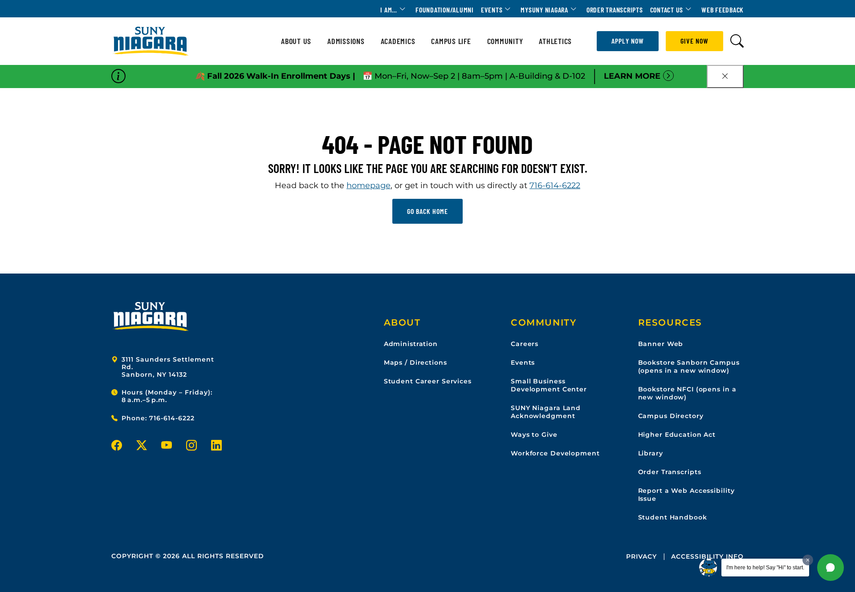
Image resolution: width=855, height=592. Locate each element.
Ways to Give (534, 435)
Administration (411, 344)
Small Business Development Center (549, 385)
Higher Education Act (677, 435)
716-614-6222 (554, 185)
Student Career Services (428, 381)
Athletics (555, 41)
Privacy (641, 556)
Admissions (346, 41)
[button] (830, 567)
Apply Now (627, 40)
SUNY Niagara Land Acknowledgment (546, 412)
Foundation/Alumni (444, 9)
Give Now (694, 40)
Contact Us (667, 9)
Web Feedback (722, 9)
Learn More (632, 76)
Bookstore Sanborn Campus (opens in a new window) (689, 366)
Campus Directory (671, 416)
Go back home (427, 211)
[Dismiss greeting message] (807, 560)
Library (650, 453)
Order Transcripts (614, 9)
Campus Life (451, 41)
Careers (524, 344)
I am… (388, 9)
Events (492, 9)
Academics (398, 41)
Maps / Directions (415, 362)
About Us (296, 41)
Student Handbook (672, 517)
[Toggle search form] (737, 41)
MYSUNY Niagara (544, 9)
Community (505, 41)
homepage (368, 185)
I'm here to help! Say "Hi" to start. (765, 567)
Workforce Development (555, 453)
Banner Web (661, 344)
